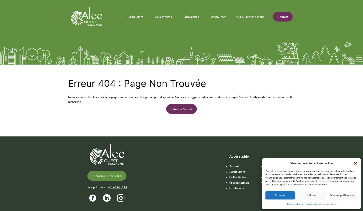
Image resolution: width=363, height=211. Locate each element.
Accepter (280, 195)
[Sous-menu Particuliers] (145, 17)
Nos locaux (236, 188)
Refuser (311, 195)
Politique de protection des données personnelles (311, 204)
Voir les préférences (342, 195)
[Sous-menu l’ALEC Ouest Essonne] (266, 17)
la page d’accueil (238, 97)
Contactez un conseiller (107, 176)
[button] (355, 163)
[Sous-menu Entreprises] (201, 17)
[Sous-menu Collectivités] (174, 17)
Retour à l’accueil (181, 109)
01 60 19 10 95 (118, 187)
